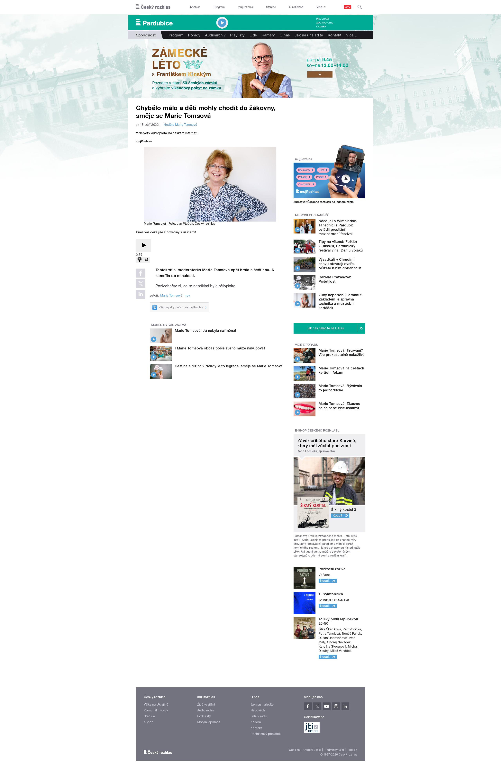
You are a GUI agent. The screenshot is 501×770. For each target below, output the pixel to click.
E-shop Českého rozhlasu (317, 430)
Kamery (321, 26)
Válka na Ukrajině (156, 704)
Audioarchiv (324, 22)
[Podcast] (139, 260)
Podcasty (204, 716)
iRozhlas (195, 7)
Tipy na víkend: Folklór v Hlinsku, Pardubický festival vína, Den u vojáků (341, 246)
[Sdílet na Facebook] (140, 273)
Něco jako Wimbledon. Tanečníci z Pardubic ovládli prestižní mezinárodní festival (338, 227)
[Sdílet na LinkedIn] (140, 294)
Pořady (194, 35)
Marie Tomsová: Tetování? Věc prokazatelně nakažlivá (342, 352)
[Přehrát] (143, 245)
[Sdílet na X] (140, 283)
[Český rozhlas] (153, 7)
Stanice (271, 7)
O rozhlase (296, 7)
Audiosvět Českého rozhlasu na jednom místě (324, 202)
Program (219, 7)
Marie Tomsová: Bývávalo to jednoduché (340, 388)
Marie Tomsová (171, 295)
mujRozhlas (245, 7)
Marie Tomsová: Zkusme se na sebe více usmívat (339, 406)
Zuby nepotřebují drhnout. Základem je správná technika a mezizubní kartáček (341, 301)
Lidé (253, 35)
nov (187, 295)
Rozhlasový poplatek (265, 734)
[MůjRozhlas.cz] (144, 142)
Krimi (321, 170)
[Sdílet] (146, 260)
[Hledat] (359, 7)
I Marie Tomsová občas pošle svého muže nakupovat (220, 348)
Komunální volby (156, 710)
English (352, 749)
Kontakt (335, 35)
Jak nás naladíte (309, 35)
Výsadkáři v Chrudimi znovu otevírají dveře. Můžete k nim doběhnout (340, 263)
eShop (148, 722)
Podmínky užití (334, 749)
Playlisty (237, 35)
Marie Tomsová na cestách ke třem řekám (341, 370)
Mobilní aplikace (209, 722)
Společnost (146, 35)
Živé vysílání (304, 184)
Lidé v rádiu (258, 716)
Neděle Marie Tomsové (180, 125)
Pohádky (302, 177)
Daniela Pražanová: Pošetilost (335, 279)
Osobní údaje (312, 749)
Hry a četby (304, 170)
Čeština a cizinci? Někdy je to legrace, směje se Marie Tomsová (229, 366)
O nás (285, 35)
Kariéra (255, 722)
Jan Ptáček (185, 223)
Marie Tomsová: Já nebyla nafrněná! (205, 330)
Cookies (294, 749)
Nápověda (257, 710)
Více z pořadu (306, 345)
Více (351, 35)
